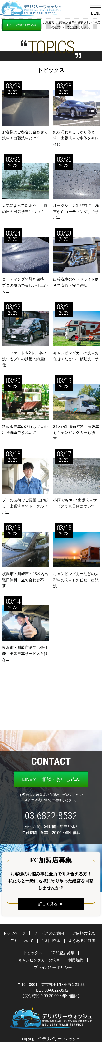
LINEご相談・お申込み (21, 25)
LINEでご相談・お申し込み (51, 779)
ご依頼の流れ (83, 933)
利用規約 (75, 960)
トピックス (32, 953)
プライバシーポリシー (53, 967)
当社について (22, 941)
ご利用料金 (51, 941)
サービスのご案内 (49, 933)
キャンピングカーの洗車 (39, 960)
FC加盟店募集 (62, 953)
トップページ (14, 933)
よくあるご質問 (82, 941)
